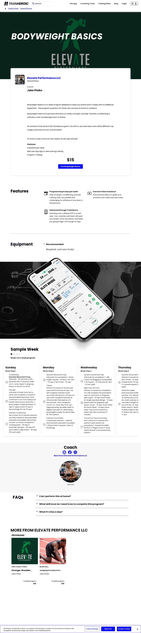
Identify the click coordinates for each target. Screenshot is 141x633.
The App (73, 3)
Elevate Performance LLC (44, 78)
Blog (116, 3)
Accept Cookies (124, 629)
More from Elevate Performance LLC (70, 455)
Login (124, 3)
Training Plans (104, 3)
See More (30, 560)
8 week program (30, 581)
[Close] (137, 629)
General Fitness (26, 8)
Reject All (108, 629)
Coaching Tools (87, 3)
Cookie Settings (92, 629)
